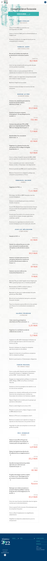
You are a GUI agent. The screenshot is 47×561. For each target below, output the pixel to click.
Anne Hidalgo (23, 21)
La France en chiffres (40, 538)
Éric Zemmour (23, 433)
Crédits (37, 546)
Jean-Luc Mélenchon (23, 229)
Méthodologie (38, 544)
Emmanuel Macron (23, 180)
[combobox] (23, 14)
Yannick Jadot (23, 46)
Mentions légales (38, 548)
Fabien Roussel (23, 364)
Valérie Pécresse (23, 313)
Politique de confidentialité (40, 549)
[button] (2, 2)
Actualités (38, 541)
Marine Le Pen (23, 94)
